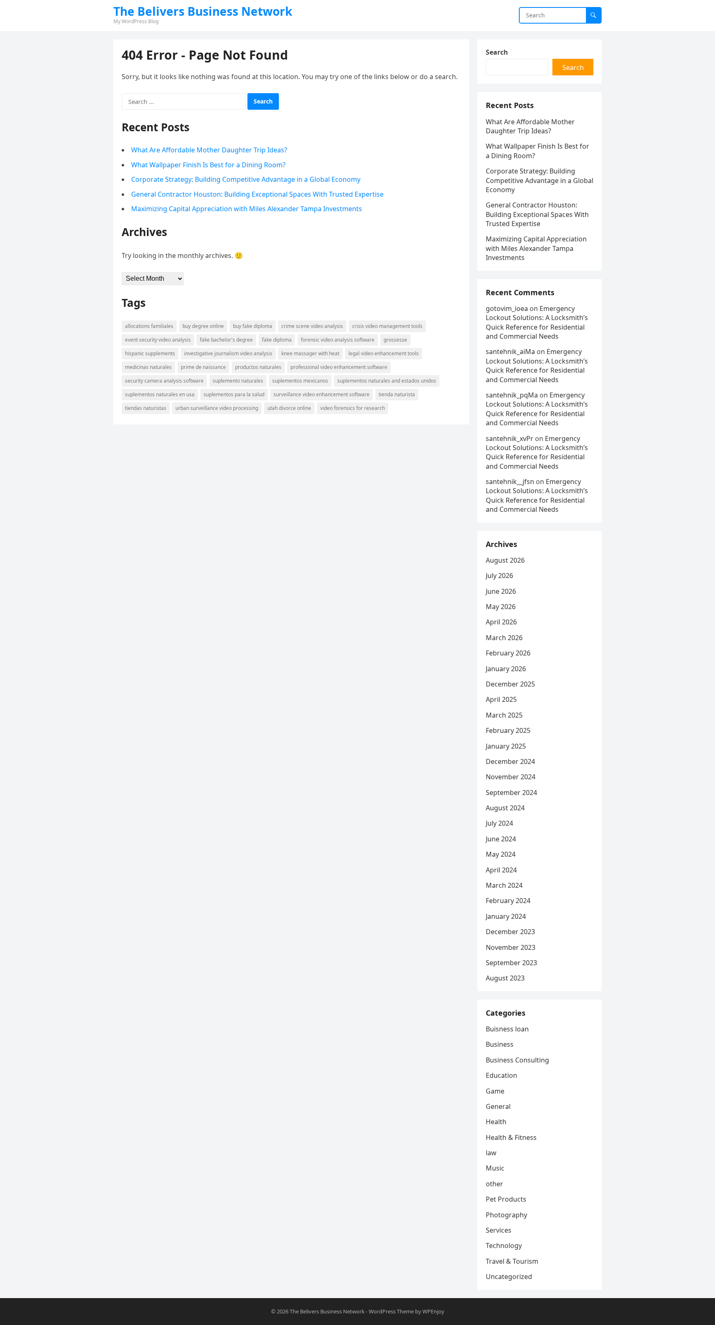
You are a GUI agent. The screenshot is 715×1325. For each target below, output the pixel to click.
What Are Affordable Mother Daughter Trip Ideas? (209, 149)
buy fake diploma (252, 326)
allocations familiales (149, 326)
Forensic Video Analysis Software (337, 339)
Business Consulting (517, 1060)
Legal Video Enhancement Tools (383, 353)
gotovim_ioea (507, 308)
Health (496, 1121)
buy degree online (203, 326)
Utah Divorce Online (289, 408)
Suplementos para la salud (234, 394)
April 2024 (501, 869)
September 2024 (511, 792)
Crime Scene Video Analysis (312, 326)
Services (498, 1230)
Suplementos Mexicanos (300, 380)
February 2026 (508, 653)
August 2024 (505, 807)
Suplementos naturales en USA (159, 394)
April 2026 (501, 621)
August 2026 (505, 560)
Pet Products (506, 1199)
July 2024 (499, 823)
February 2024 (508, 900)
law (491, 1152)
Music (495, 1168)
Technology (504, 1245)
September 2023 (511, 962)
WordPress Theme (391, 1311)
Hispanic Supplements (150, 353)
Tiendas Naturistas (145, 408)
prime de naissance (203, 367)
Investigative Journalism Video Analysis (228, 353)
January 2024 (506, 916)
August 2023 (505, 978)
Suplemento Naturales (238, 380)
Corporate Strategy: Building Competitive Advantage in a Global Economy (245, 179)
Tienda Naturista (397, 394)
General (498, 1106)
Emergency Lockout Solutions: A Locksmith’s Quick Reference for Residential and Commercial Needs (537, 322)
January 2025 (506, 746)
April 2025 (501, 699)
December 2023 (510, 931)
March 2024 (504, 885)
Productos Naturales (258, 367)
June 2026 (501, 591)
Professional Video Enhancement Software (338, 367)
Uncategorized (509, 1276)
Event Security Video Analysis (158, 339)
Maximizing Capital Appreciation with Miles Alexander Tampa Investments (246, 208)
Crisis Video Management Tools (387, 326)
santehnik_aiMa (510, 351)
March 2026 (504, 637)
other (494, 1183)
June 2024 (501, 838)
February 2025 (508, 730)
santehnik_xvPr (509, 438)
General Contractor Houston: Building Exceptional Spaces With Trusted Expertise (257, 194)
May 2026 (501, 606)
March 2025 (504, 715)
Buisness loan (507, 1029)
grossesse (395, 339)
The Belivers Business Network (202, 11)
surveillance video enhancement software (321, 394)
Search (497, 52)
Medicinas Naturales (148, 367)
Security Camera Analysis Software (164, 380)
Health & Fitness (511, 1137)
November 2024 (510, 776)
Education (501, 1075)
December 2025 (510, 684)
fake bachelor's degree (226, 339)
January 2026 (506, 668)
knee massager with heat (310, 353)
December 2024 (510, 761)
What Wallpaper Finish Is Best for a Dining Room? (208, 164)
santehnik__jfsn (510, 481)
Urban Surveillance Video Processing (216, 408)
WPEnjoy (433, 1311)
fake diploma (277, 339)
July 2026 (499, 575)
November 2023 (510, 947)
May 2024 (501, 854)
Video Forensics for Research (352, 408)
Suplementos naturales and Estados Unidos (386, 380)
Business (499, 1044)
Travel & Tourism (512, 1261)
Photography (506, 1214)
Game (495, 1091)
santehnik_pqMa (512, 395)
